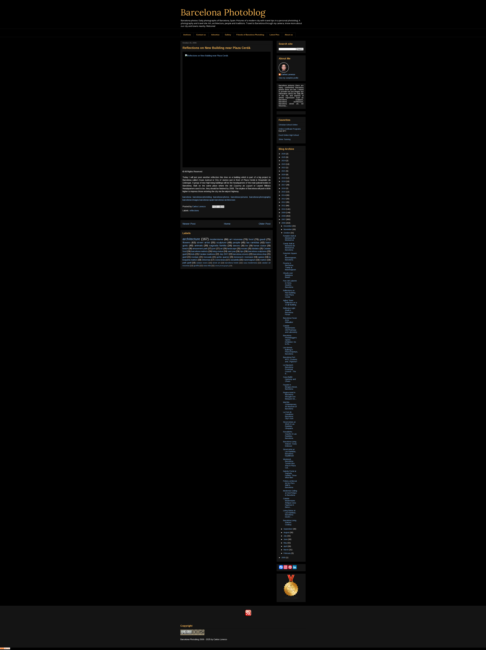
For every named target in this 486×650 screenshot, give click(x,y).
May (285, 543)
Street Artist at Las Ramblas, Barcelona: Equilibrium (289, 452)
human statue (260, 246)
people (236, 242)
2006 (283, 223)
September (288, 529)
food (251, 239)
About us (289, 35)
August (287, 532)
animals (198, 245)
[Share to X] (218, 206)
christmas (206, 260)
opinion (261, 257)
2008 (283, 216)
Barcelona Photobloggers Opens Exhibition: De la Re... (290, 339)
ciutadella (234, 260)
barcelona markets (199, 251)
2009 (283, 213)
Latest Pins (274, 35)
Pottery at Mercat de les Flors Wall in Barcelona (290, 484)
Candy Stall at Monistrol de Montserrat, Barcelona (289, 247)
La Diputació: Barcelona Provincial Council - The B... (289, 369)
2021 (283, 171)
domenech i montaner (243, 257)
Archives (187, 35)
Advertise (215, 35)
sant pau (232, 251)
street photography (222, 266)
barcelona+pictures (239, 197)
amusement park (200, 248)
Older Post (265, 223)
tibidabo (255, 248)
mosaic (244, 248)
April (286, 546)
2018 (283, 181)
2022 (283, 168)
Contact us (201, 35)
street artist (203, 242)
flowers (186, 242)
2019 (283, 178)
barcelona (187, 197)
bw (246, 246)
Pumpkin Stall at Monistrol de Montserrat (289, 238)
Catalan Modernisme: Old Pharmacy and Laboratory (290, 329)
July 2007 (224, 254)
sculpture (221, 242)
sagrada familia (217, 245)
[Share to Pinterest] (223, 206)
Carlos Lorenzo (288, 74)
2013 (283, 199)
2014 (283, 195)
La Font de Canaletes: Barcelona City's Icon (288, 415)
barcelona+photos (221, 197)
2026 (283, 154)
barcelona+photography (260, 197)
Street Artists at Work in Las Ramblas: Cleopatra (289, 425)
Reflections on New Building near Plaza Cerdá (289, 294)
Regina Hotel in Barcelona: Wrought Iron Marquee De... (289, 395)
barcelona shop (260, 254)
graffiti (196, 266)
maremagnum (249, 260)
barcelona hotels (232, 263)
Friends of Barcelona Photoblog (250, 35)
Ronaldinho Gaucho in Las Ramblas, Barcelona (290, 435)
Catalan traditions (207, 254)
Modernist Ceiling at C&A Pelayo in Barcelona (290, 493)
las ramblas (252, 242)
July (285, 536)
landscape (231, 248)
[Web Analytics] (5, 649)
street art (216, 263)
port (214, 248)
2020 (283, 175)
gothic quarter (223, 257)
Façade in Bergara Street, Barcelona (290, 387)
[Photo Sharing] (227, 109)
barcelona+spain (206, 200)
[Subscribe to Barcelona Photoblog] (248, 615)
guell (185, 254)
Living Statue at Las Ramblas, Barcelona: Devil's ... (289, 514)
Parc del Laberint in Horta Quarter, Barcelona (290, 284)
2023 (283, 164)
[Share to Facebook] (220, 206)
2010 (283, 209)
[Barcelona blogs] (291, 599)
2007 (283, 219)
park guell (187, 263)
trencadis (208, 257)
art (221, 248)
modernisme (216, 239)
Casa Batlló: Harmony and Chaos (289, 379)
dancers (236, 246)
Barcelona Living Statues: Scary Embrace (290, 444)
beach (185, 248)
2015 (283, 192)
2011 (283, 206)
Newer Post (189, 223)
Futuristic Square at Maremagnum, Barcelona (290, 256)
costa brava (220, 260)
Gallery (228, 35)
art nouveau (236, 239)
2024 (283, 161)
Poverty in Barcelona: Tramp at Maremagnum (289, 266)
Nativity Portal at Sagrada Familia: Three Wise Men (290, 474)
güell (185, 257)
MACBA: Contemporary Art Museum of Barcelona (290, 405)
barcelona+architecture (225, 200)
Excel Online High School (289, 135)
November (288, 229)
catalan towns (202, 263)
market (263, 260)
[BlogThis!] (216, 206)
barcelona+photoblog (202, 197)
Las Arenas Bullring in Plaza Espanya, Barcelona (290, 351)
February (287, 553)
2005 (283, 558)
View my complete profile (288, 78)
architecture (191, 239)
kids (193, 254)
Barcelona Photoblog (223, 12)
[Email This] (213, 206)
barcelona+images (191, 200)
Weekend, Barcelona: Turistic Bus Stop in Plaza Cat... (289, 463)
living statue (217, 251)
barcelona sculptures (257, 251)
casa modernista (250, 263)
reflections (194, 210)
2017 (283, 185)
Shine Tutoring (284, 139)
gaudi (262, 239)
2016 (283, 188)
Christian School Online (288, 125)
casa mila (207, 266)
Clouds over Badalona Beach (288, 275)
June (286, 539)
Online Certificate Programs (290, 129)
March (286, 550)
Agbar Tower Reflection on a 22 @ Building (290, 302)
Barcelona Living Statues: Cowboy (289, 522)
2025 (283, 157)
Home (227, 223)
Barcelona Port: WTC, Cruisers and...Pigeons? (290, 359)
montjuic (195, 257)
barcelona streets (240, 254)
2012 (283, 202)
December (288, 226)
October (287, 233)
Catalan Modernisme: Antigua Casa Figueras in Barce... (289, 503)
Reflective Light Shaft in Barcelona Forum (289, 311)
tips (242, 251)
